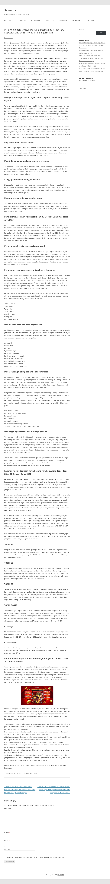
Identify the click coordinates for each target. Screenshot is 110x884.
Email (7, 841)
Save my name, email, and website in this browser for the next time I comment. (35, 857)
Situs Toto (82, 88)
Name (7, 832)
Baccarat (7, 20)
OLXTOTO (61, 875)
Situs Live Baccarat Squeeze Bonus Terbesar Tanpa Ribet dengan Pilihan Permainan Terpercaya (91, 58)
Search (81, 29)
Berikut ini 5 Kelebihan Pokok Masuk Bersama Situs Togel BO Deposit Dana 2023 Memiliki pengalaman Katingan (19, 790)
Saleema (10, 10)
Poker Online (35, 20)
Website (7, 849)
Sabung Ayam (49, 20)
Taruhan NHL (76, 20)
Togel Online (89, 20)
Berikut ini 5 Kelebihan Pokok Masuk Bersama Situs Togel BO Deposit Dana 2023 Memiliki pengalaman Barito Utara (53, 790)
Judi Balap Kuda (21, 20)
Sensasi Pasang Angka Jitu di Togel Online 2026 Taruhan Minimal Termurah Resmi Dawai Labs (92, 45)
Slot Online (63, 20)
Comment (8, 809)
